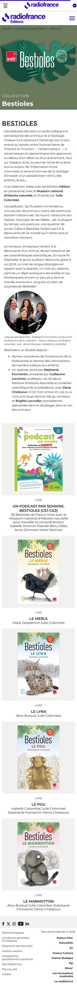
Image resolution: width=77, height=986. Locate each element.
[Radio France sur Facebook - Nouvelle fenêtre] (3, 924)
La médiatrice (63, 981)
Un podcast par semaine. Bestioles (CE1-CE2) (39, 508)
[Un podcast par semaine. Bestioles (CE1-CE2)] (38, 459)
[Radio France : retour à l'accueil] (41, 5)
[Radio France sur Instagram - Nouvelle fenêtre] (14, 924)
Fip (71, 963)
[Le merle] (38, 572)
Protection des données (17, 945)
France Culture (63, 953)
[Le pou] (38, 757)
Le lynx (38, 711)
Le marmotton (38, 901)
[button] (74, 6)
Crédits (6, 974)
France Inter (65, 937)
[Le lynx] (38, 665)
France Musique (62, 958)
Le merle (38, 619)
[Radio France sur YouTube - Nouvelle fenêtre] (20, 924)
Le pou (38, 804)
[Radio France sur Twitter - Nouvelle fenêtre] (8, 924)
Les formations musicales (63, 975)
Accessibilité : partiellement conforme (17, 957)
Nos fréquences (12, 964)
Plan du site (9, 969)
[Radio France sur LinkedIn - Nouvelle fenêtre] (27, 924)
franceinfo (66, 942)
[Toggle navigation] (5, 5)
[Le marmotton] (38, 854)
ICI (71, 947)
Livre (38, 500)
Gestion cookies (12, 951)
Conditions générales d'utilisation (15, 939)
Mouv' (69, 968)
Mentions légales (13, 932)
